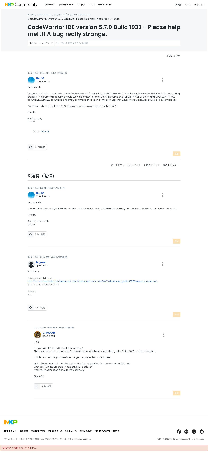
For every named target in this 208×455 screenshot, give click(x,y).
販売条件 (29, 439)
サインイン (199, 4)
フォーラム (50, 4)
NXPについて (10, 430)
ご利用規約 (20, 439)
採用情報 (24, 430)
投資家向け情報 (38, 430)
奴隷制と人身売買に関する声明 (46, 439)
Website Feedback (83, 439)
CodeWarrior (44, 14)
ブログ (92, 4)
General (45, 131)
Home (31, 14)
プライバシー (9, 439)
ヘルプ (188, 4)
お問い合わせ (86, 430)
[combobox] (117, 43)
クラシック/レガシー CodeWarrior (72, 14)
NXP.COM (103, 4)
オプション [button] (172, 55)
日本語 (178, 4)
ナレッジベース (66, 4)
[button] (162, 80)
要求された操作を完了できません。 (20, 448)
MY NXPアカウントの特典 (107, 430)
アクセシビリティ (66, 439)
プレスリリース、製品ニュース (62, 430)
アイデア (81, 4)
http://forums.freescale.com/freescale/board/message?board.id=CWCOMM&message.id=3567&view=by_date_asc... (93, 281)
